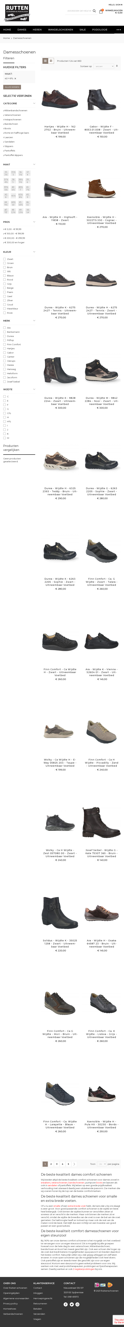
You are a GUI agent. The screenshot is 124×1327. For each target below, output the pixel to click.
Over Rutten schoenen (15, 1288)
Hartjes (11, 348)
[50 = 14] (28, 211)
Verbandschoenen (13, 1314)
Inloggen (38, 1293)
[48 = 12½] (13, 211)
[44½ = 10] (13, 204)
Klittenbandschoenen (16, 110)
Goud (10, 304)
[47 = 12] (6, 211)
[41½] (13, 196)
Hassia (10, 365)
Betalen (37, 1308)
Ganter (10, 356)
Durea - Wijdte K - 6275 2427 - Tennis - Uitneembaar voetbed (60, 310)
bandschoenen (76, 1182)
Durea (10, 336)
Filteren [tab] (8, 58)
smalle (56, 1206)
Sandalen (10, 141)
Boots (8, 128)
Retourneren (40, 1303)
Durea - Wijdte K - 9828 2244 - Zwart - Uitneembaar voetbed (60, 401)
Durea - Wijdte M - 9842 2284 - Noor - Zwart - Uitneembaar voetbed (102, 401)
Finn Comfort (14, 344)
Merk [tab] (6, 320)
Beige (10, 288)
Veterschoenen (13, 115)
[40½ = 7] (21, 188)
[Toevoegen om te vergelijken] (64, 103)
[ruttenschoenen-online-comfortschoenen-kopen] (17, 13)
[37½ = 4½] (6, 181)
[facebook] (66, 1304)
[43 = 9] (28, 196)
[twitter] (72, 1304)
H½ (9, 421)
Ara (8, 327)
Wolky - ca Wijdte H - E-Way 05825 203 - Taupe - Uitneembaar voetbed (60, 762)
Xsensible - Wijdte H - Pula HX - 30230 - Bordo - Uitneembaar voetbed (102, 1124)
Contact (37, 1288)
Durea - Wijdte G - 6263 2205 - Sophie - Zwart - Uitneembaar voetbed (101, 491)
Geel (9, 296)
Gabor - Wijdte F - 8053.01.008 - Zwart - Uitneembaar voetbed (102, 129)
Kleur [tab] (7, 251)
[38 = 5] (13, 181)
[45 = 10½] (21, 204)
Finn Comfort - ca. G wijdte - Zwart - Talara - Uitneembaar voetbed (102, 581)
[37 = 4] (28, 173)
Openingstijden (11, 1293)
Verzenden (39, 1314)
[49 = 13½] (21, 211)
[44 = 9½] (6, 204)
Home (6, 38)
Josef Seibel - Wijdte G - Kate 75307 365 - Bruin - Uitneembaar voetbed (101, 853)
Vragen (37, 1319)
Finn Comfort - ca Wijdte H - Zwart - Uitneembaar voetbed (60, 672)
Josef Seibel (13, 381)
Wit (9, 271)
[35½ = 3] (13, 173)
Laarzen (9, 137)
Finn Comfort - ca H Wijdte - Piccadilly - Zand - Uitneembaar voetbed (101, 762)
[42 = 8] (6, 196)
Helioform (12, 373)
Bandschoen (11, 124)
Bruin (10, 267)
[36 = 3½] (21, 173)
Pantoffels (10, 150)
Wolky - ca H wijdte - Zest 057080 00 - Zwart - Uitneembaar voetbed (60, 853)
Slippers (9, 146)
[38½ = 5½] (21, 181)
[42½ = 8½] (21, 196)
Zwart (10, 259)
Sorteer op (86, 66)
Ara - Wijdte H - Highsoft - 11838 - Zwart (60, 219)
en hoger (15, 242)
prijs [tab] (6, 222)
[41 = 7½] (28, 188)
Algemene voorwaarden (16, 1298)
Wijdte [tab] (7, 389)
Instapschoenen (13, 119)
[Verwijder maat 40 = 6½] (15, 78)
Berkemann (13, 332)
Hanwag (11, 369)
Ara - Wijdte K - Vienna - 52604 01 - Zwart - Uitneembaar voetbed (102, 672)
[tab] (19, 74)
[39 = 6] (28, 181)
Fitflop (10, 340)
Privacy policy (10, 1303)
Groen (10, 263)
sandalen (52, 1185)
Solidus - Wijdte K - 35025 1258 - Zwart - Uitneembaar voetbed (60, 943)
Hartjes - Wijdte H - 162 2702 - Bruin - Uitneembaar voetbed (60, 129)
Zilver (10, 300)
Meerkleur (12, 308)
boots (99, 1182)
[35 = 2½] (6, 173)
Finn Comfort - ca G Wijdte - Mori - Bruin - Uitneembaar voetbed (60, 1034)
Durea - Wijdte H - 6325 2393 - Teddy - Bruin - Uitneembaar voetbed (60, 491)
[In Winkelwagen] (56, 103)
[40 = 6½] (13, 188)
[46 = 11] (28, 204)
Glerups (11, 361)
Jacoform (12, 377)
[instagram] (77, 1304)
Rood (10, 279)
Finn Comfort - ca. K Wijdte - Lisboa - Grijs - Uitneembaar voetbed (101, 1034)
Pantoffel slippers (14, 155)
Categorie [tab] (10, 103)
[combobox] (81, 11)
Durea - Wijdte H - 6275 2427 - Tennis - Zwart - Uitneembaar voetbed (101, 310)
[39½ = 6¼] (6, 188)
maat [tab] (6, 164)
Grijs (9, 284)
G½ (9, 413)
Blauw (10, 275)
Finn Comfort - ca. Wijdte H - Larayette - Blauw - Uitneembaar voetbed (60, 1124)
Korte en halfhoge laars (17, 132)
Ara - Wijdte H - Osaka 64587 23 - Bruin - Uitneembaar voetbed (101, 943)
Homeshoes (9, 1308)
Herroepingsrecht (42, 1298)
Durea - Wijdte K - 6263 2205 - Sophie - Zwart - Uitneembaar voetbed (60, 581)
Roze (10, 313)
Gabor (10, 352)
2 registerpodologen (84, 1269)
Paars (10, 292)
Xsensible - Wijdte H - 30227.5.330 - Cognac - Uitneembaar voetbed (102, 220)
